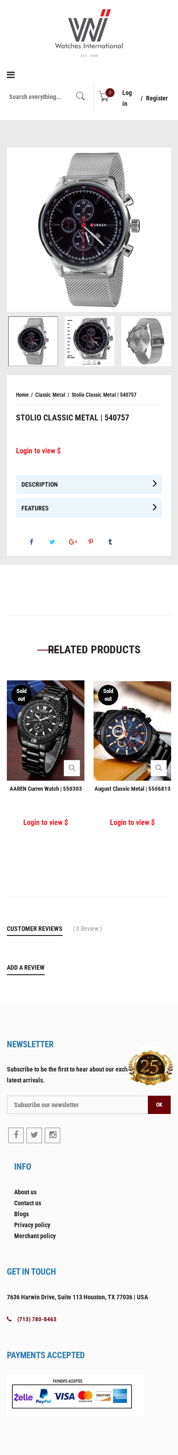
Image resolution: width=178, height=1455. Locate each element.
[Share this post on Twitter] (58, 542)
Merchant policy (35, 1236)
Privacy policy (32, 1225)
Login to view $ (38, 450)
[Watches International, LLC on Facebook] (16, 1135)
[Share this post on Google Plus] (78, 542)
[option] (89, 229)
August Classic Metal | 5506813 (132, 788)
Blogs (21, 1214)
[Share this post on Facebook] (39, 542)
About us (25, 1192)
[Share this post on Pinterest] (98, 542)
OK (159, 1105)
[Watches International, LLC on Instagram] (52, 1135)
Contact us (27, 1203)
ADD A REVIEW (26, 967)
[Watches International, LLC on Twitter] (34, 1135)
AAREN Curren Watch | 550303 (46, 788)
